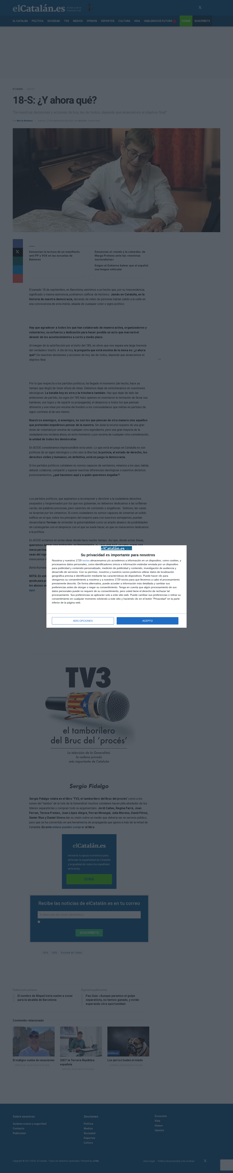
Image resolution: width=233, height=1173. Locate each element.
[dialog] (116, 586)
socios (86, 560)
